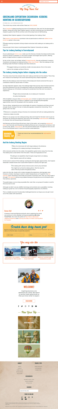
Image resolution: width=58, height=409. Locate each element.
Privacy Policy (19, 371)
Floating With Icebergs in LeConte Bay (29, 258)
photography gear (26, 98)
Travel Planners (29, 381)
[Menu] (1, 1)
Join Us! (51, 234)
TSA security (11, 177)
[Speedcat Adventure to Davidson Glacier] (45, 251)
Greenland (9, 28)
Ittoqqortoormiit (30, 60)
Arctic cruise (18, 54)
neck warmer (18, 126)
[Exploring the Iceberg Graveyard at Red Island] (13, 251)
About (19, 366)
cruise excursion (43, 118)
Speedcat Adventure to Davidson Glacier (45, 258)
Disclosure (19, 373)
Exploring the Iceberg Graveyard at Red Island (13, 258)
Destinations (38, 368)
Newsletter (29, 383)
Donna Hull (7, 23)
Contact (20, 368)
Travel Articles (38, 366)
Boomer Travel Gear (29, 379)
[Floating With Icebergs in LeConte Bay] (29, 251)
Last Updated (17, 23)
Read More (29, 301)
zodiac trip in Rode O (34, 62)
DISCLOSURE (33, 25)
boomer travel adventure (12, 38)
